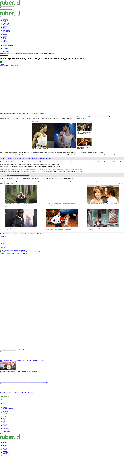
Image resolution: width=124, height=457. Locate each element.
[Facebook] (3, 399)
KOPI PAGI (5, 41)
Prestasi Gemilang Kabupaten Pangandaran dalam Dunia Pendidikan (17, 392)
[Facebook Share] (3, 239)
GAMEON (5, 34)
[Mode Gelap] (0, 7)
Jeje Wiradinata (22, 233)
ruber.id (2, 64)
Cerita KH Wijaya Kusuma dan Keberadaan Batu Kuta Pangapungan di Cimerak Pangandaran (23, 251)
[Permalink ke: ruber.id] (1, 62)
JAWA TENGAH (6, 30)
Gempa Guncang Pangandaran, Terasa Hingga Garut (13, 349)
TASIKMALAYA (6, 23)
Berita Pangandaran (5, 233)
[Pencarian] (0, 8)
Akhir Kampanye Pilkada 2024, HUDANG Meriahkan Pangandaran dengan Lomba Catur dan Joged (24, 382)
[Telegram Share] (3, 243)
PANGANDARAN (6, 20)
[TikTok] (3, 405)
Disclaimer (5, 47)
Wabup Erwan (40, 233)
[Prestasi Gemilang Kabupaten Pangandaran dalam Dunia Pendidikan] (8, 391)
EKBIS (4, 27)
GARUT (4, 21)
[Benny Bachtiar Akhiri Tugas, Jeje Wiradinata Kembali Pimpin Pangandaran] (8, 370)
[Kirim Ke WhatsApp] (3, 245)
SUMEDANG (5, 19)
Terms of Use (6, 48)
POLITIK (4, 29)
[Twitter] (3, 400)
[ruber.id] (18, 4)
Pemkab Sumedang (31, 233)
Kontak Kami (6, 51)
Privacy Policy (6, 49)
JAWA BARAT (6, 24)
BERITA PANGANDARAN (6, 116)
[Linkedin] (3, 403)
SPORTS (4, 38)
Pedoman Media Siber (8, 45)
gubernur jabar (14, 233)
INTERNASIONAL (6, 31)
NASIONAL (5, 33)
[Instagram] (3, 402)
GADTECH (5, 37)
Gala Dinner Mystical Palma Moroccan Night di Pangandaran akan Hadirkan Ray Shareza (22, 360)
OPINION (5, 36)
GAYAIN (4, 40)
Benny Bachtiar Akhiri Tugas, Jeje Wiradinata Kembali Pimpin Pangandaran (18, 371)
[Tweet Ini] (3, 240)
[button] (13, 5)
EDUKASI (5, 26)
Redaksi (5, 44)
